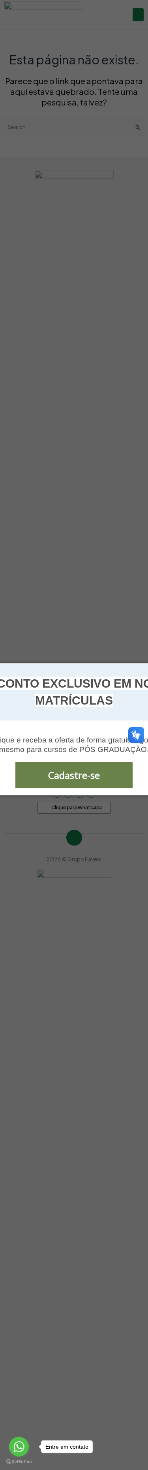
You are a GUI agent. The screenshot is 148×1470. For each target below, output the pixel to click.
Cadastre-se (74, 774)
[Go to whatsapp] (19, 1447)
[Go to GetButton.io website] (19, 1461)
